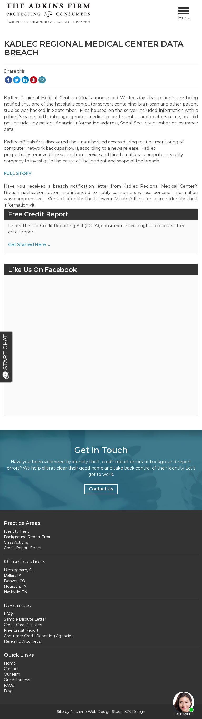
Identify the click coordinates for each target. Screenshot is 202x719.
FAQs (9, 613)
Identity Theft (16, 531)
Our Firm (12, 674)
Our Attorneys (17, 679)
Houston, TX (15, 586)
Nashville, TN (15, 592)
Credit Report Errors (22, 548)
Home (10, 663)
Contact (11, 668)
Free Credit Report (21, 630)
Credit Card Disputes (23, 624)
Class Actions (16, 542)
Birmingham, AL (19, 569)
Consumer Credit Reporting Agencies (38, 635)
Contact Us (101, 488)
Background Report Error (27, 537)
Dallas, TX (12, 575)
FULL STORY (17, 173)
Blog (8, 690)
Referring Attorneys (22, 641)
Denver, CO (14, 580)
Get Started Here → (29, 244)
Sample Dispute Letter (25, 619)
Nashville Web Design (90, 711)
